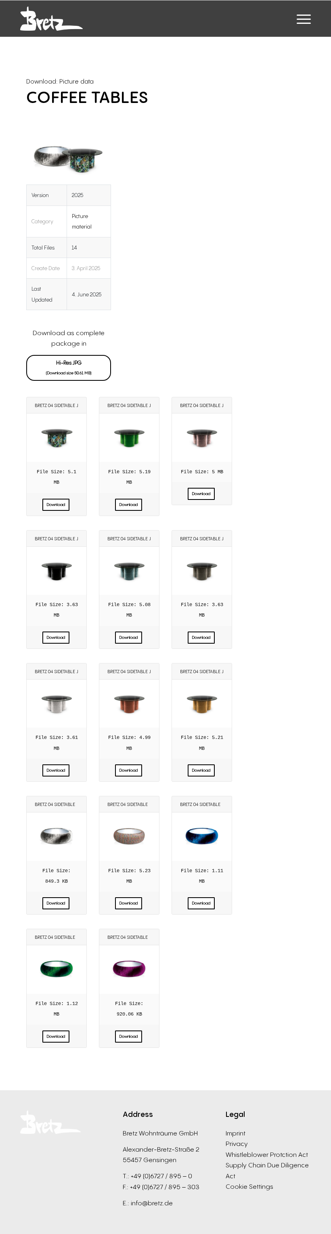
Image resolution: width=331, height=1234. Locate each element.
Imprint (235, 1133)
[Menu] (300, 18)
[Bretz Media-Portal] (51, 18)
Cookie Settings (249, 1186)
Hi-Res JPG (69, 367)
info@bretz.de (152, 1202)
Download (55, 504)
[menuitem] (300, 18)
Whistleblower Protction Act (267, 1154)
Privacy (237, 1143)
